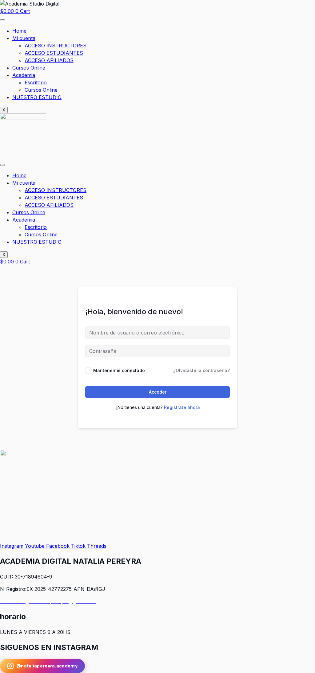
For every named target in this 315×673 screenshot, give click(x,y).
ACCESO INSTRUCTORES (55, 45)
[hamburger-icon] (2, 20)
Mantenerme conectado (119, 370)
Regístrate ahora (182, 407)
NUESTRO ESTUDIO (37, 97)
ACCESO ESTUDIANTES (54, 53)
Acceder (157, 392)
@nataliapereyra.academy (47, 665)
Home (19, 31)
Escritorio (36, 82)
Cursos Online (28, 68)
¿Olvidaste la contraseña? (201, 370)
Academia (23, 75)
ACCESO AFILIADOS (49, 60)
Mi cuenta (23, 38)
